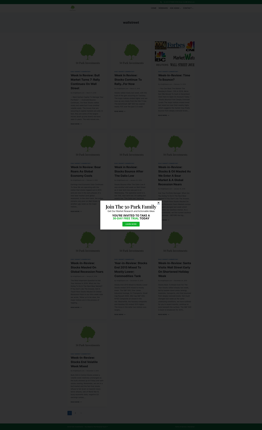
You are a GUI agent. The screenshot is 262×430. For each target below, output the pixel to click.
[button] (158, 202)
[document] (131, 215)
